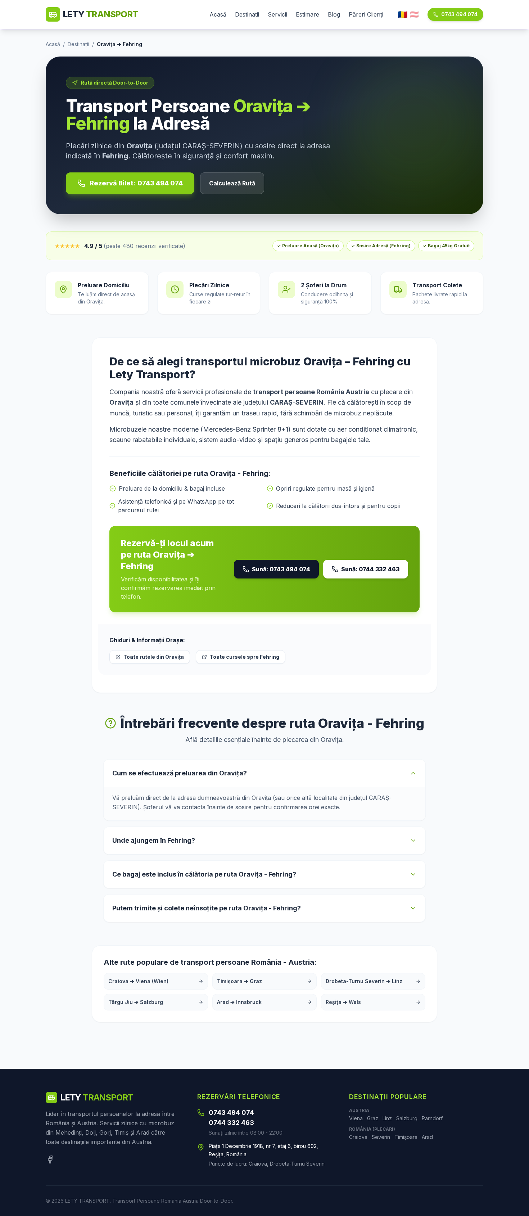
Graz (372, 1118)
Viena (356, 1118)
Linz (387, 1118)
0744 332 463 (231, 1122)
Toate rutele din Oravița (153, 657)
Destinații (247, 14)
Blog (334, 14)
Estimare (307, 14)
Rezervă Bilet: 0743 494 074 (136, 183)
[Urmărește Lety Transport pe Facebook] (50, 1159)
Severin (381, 1137)
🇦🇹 (414, 14)
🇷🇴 (403, 14)
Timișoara (405, 1137)
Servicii (277, 14)
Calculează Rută (232, 183)
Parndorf (432, 1118)
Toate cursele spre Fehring (244, 657)
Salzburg (406, 1118)
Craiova (358, 1137)
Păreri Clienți (366, 14)
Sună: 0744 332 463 (370, 569)
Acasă (217, 14)
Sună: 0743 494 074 (281, 569)
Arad (427, 1137)
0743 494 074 (459, 14)
